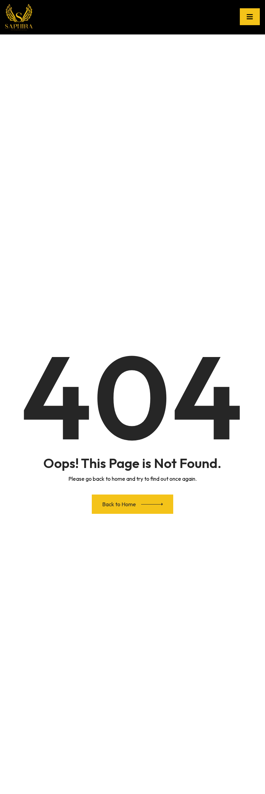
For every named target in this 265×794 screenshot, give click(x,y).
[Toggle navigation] (250, 16)
